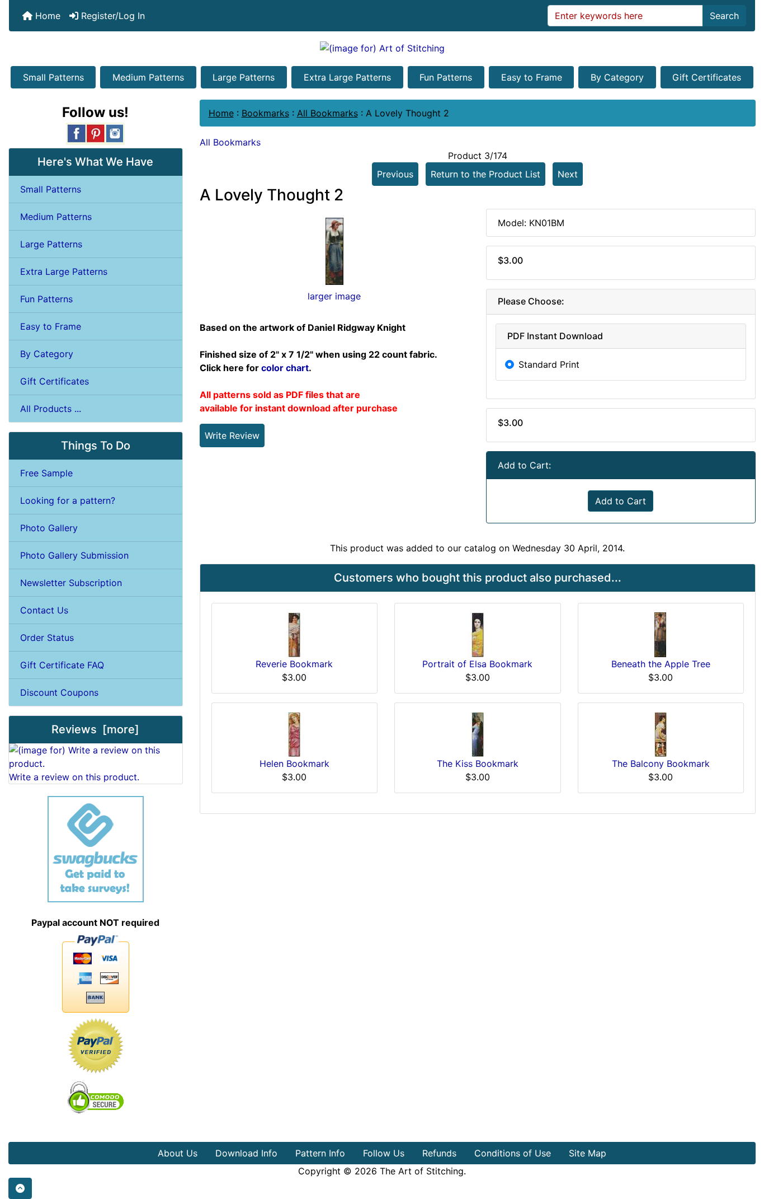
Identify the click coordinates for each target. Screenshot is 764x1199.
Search (724, 15)
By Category (617, 77)
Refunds (439, 1153)
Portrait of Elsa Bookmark (477, 663)
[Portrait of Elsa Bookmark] (478, 633)
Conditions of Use (512, 1153)
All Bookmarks (327, 113)
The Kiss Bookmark (477, 763)
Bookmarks (265, 113)
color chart (285, 367)
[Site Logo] (382, 47)
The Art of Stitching (422, 1171)
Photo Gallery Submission (74, 555)
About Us (177, 1153)
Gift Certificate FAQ (62, 665)
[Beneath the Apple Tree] (660, 633)
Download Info (246, 1153)
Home (46, 15)
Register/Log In (111, 15)
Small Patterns (53, 77)
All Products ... (50, 408)
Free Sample (46, 473)
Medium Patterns (148, 77)
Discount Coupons (59, 692)
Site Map (587, 1153)
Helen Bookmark (294, 763)
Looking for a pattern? (67, 500)
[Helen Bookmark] (294, 733)
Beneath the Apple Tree (660, 663)
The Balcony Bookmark (661, 763)
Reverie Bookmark (294, 663)
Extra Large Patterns (347, 77)
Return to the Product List (485, 174)
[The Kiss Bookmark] (478, 733)
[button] (20, 1188)
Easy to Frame (531, 77)
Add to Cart (620, 501)
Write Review (232, 435)
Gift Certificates (706, 77)
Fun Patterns (445, 77)
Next (568, 174)
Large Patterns (244, 77)
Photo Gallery (49, 527)
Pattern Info (320, 1153)
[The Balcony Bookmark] (660, 733)
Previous (395, 174)
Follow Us (383, 1153)
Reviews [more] (95, 729)
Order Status (47, 637)
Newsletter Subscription (71, 582)
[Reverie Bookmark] (294, 633)
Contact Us (44, 610)
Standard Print (548, 364)
